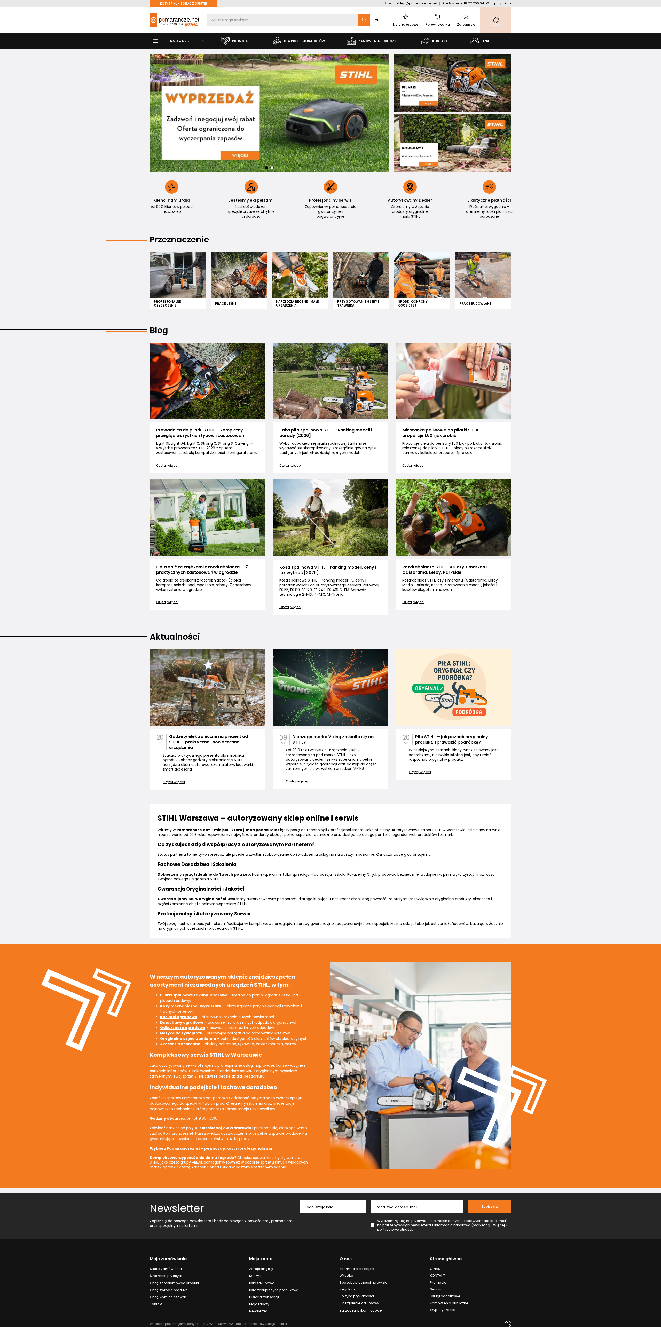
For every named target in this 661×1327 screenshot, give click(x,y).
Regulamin (349, 1289)
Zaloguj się (466, 24)
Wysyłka (346, 1276)
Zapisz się (489, 1206)
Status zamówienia (166, 1269)
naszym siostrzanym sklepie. (261, 1167)
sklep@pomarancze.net (417, 3)
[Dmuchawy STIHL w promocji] (452, 143)
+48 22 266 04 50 (474, 3)
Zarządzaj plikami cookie (361, 1310)
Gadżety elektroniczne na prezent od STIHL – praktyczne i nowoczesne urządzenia (208, 742)
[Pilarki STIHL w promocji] (452, 83)
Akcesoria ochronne (180, 1044)
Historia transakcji (264, 1297)
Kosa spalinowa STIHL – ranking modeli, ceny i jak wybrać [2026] (327, 570)
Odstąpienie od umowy (359, 1303)
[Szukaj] (364, 20)
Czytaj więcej (167, 465)
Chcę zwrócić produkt (168, 1290)
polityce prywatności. (395, 1229)
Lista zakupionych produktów (273, 1290)
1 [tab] (266, 167)
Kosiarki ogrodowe (178, 1016)
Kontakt (156, 1304)
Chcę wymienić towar (168, 1297)
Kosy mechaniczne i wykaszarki (191, 1006)
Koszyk (255, 1276)
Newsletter (177, 1208)
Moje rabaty (259, 1304)
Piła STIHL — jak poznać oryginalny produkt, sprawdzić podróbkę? (451, 739)
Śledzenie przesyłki (166, 1276)
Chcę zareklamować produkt (174, 1283)
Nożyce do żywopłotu (181, 1033)
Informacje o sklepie (357, 1269)
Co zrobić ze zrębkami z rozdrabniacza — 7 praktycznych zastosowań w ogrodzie (202, 569)
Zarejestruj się (261, 1269)
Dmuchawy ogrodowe (181, 1022)
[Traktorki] (269, 113)
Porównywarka (438, 24)
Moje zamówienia (168, 1259)
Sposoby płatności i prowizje (364, 1283)
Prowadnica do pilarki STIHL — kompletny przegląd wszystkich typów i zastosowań (200, 433)
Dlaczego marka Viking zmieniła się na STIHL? (333, 739)
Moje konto (261, 1259)
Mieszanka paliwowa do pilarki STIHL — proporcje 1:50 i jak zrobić (443, 433)
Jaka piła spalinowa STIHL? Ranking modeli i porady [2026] (325, 433)
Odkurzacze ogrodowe (182, 1027)
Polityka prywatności (357, 1296)
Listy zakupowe (405, 24)
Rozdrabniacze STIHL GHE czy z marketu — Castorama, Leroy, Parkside (446, 569)
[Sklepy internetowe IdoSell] (508, 1324)
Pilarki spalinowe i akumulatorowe (194, 995)
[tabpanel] (269, 113)
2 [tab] (272, 167)
